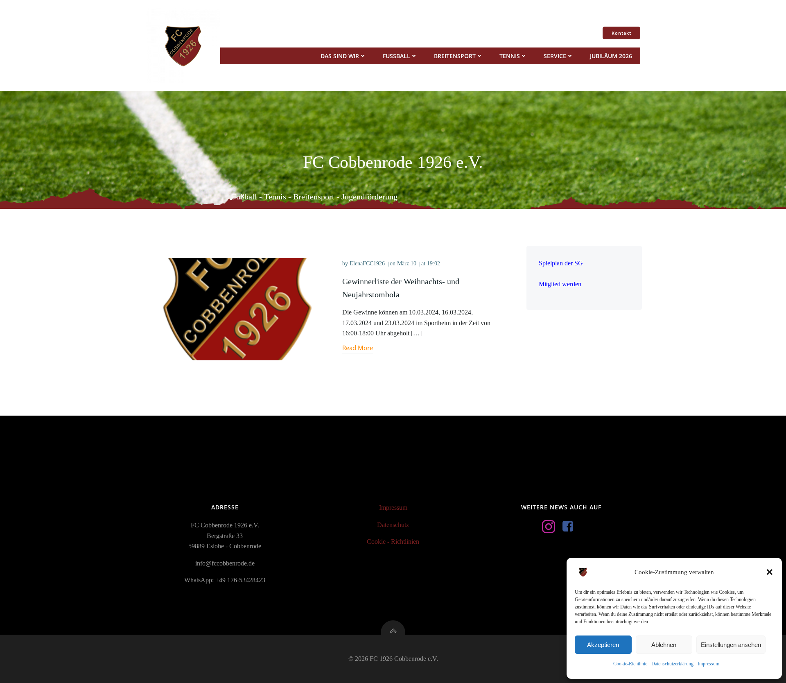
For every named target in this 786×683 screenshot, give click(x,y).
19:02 (433, 263)
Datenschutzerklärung (672, 664)
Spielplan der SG (561, 263)
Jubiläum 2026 (611, 56)
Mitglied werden (560, 283)
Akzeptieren (603, 644)
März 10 (406, 263)
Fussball (396, 56)
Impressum (708, 664)
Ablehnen (663, 644)
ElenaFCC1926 (367, 263)
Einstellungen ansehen (731, 644)
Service (555, 56)
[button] (770, 572)
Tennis (509, 56)
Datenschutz (393, 524)
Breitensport (455, 56)
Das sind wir (340, 56)
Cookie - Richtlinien (393, 541)
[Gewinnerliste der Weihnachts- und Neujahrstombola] (237, 308)
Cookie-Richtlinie (630, 664)
